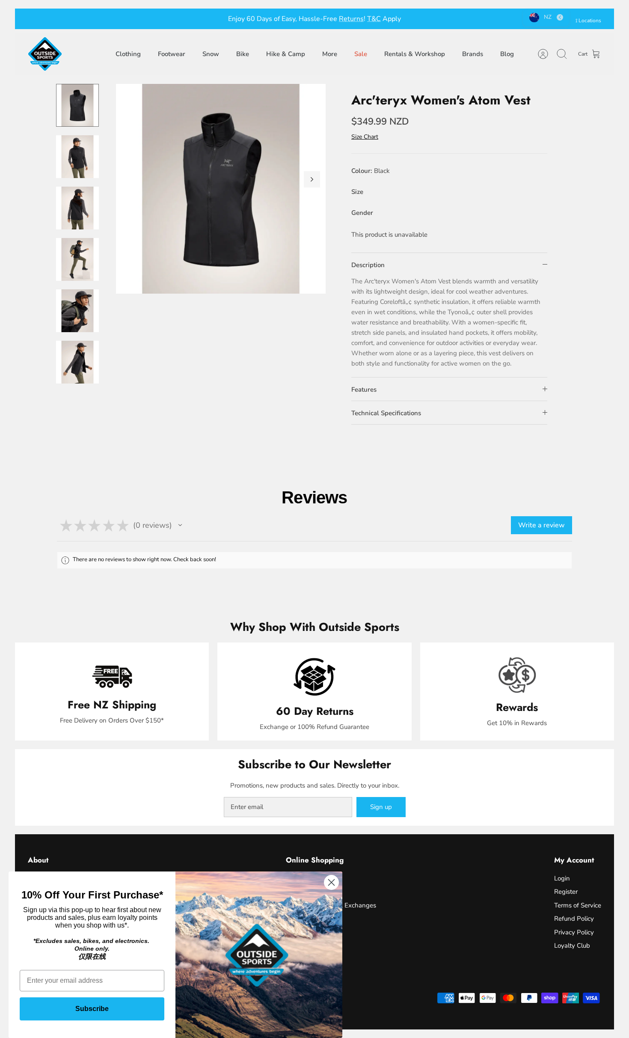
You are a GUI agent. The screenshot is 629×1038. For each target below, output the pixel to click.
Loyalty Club (572, 945)
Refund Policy (574, 918)
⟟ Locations (588, 20)
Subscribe (92, 1008)
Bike (242, 54)
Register (566, 891)
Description (368, 265)
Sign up (381, 807)
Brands (472, 54)
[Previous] (184, 18)
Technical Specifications (386, 413)
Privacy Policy (574, 932)
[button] (180, 525)
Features (364, 389)
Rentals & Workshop (414, 54)
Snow (210, 54)
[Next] (445, 18)
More (329, 54)
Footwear (171, 54)
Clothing (128, 54)
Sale (360, 54)
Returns (351, 19)
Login (562, 878)
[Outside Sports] (45, 54)
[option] (221, 189)
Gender (362, 212)
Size (357, 191)
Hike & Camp (285, 54)
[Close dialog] (331, 882)
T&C (374, 19)
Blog (507, 54)
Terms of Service (577, 905)
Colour (370, 171)
